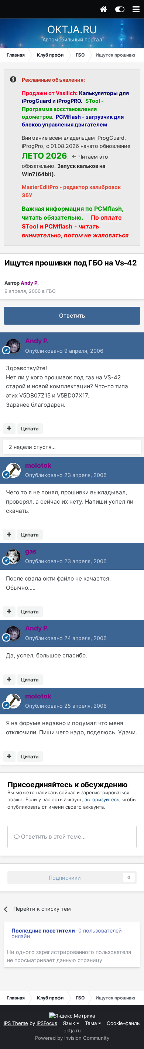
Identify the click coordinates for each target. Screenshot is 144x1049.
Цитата (30, 429)
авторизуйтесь (102, 799)
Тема (91, 1023)
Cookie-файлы (124, 1023)
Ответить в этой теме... (53, 836)
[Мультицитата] (9, 428)
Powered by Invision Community (72, 1038)
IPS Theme (16, 1023)
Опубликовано (64, 351)
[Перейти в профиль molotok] (13, 470)
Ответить (72, 315)
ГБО (51, 291)
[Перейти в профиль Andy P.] (13, 346)
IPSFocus (47, 1023)
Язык (69, 1023)
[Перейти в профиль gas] (13, 556)
